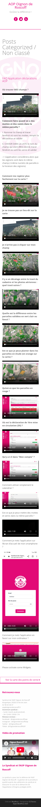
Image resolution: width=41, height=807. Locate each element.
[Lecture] (5, 758)
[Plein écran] (36, 758)
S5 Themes (32, 802)
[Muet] (32, 758)
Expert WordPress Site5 (20, 804)
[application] (20, 750)
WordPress (15, 802)
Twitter (21, 19)
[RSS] (26, 19)
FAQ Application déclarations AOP (19, 79)
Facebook (16, 19)
